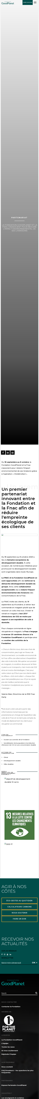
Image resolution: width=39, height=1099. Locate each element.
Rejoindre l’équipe (9, 1054)
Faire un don (27, 2)
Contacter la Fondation (11, 1007)
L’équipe (5, 1043)
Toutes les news (8, 1047)
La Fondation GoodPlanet (12, 1040)
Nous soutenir (7, 1067)
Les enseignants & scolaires (13, 1098)
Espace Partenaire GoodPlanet (14, 1085)
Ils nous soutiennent (10, 1051)
